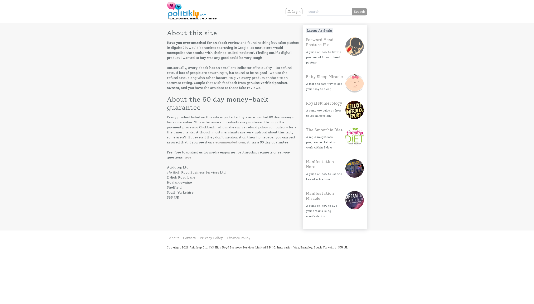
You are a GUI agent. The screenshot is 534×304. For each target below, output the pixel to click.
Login (296, 12)
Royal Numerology (324, 103)
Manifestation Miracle (320, 196)
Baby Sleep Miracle (324, 76)
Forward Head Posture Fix (320, 42)
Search (359, 12)
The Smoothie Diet (324, 130)
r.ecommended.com (229, 142)
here (187, 157)
